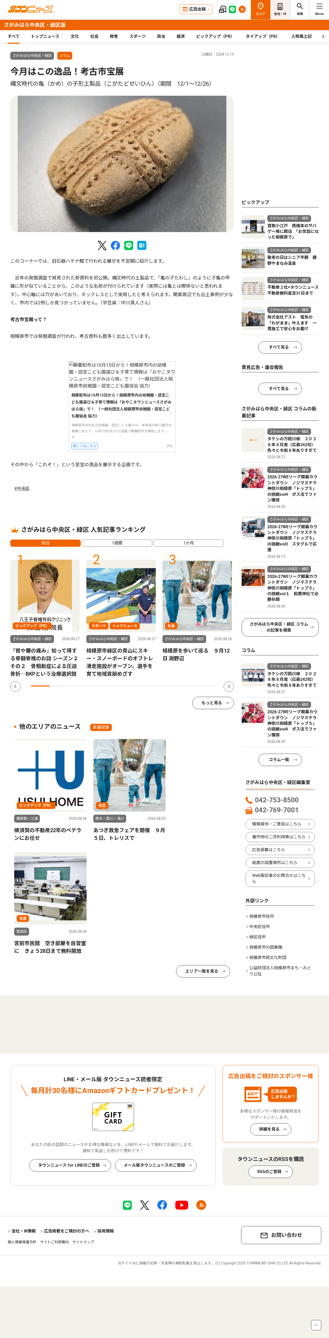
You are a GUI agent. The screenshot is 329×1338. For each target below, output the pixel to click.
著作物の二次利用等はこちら (279, 836)
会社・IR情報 (24, 1231)
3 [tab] (77, 685)
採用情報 (105, 1231)
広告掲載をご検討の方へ (66, 1231)
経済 (181, 36)
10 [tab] (207, 685)
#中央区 (22, 488)
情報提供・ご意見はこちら (276, 824)
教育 (114, 36)
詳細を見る (269, 1129)
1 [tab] (40, 685)
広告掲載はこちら (268, 849)
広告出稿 (197, 9)
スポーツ (137, 36)
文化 (75, 36)
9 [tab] (188, 685)
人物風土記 (301, 36)
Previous (15, 686)
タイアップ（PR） (263, 36)
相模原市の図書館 (265, 947)
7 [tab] (151, 685)
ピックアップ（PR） (215, 36)
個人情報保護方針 (22, 1242)
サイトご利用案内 (54, 1242)
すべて (14, 36)
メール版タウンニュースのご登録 (154, 1165)
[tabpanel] (122, 164)
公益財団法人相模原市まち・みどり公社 (280, 970)
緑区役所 (257, 937)
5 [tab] (114, 685)
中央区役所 (259, 926)
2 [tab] (58, 685)
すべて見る (279, 347)
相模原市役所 (261, 916)
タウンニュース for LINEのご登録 (69, 1165)
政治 (161, 36)
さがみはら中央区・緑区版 (35, 25)
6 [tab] (133, 685)
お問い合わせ (286, 1235)
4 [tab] (96, 685)
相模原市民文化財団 (267, 957)
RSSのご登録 (269, 1171)
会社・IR (280, 14)
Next (229, 686)
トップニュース (45, 36)
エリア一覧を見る (201, 971)
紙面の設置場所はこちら (274, 862)
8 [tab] (170, 685)
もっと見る (212, 702)
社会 (94, 36)
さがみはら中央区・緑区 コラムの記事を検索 (279, 627)
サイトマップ (83, 1242)
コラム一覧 (279, 759)
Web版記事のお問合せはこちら (279, 878)
